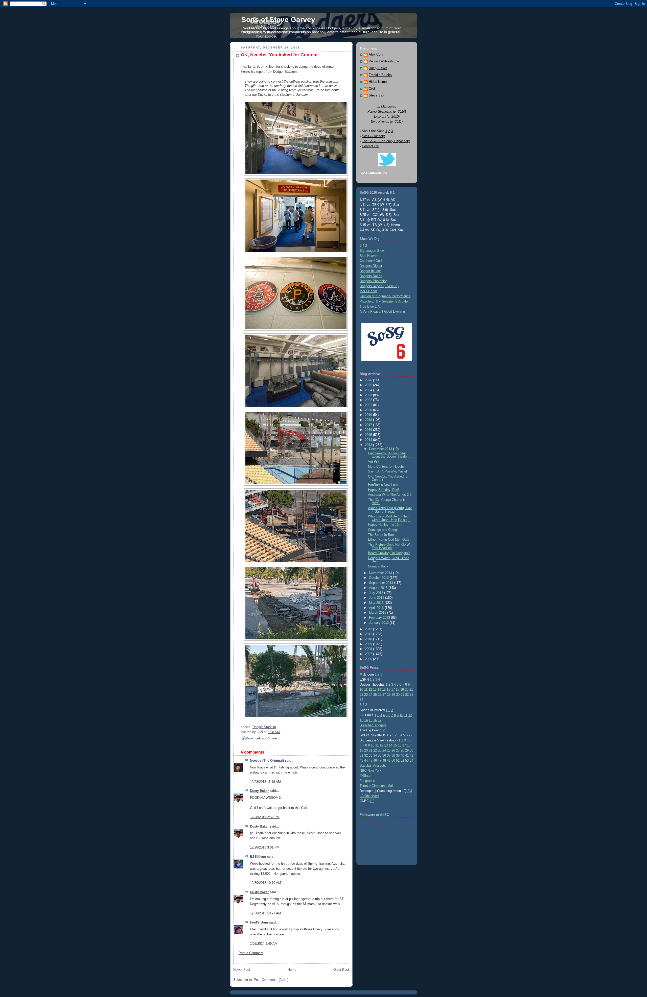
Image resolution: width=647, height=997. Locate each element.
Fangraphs (367, 781)
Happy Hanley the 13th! (385, 525)
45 (370, 760)
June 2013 (377, 598)
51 (398, 760)
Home (292, 969)
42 (411, 755)
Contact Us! (370, 146)
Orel (372, 88)
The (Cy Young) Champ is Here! (387, 501)
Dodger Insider (370, 271)
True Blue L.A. (370, 306)
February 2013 (380, 617)
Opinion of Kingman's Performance (385, 296)
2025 (369, 385)
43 (361, 760)
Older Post (341, 969)
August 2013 (378, 588)
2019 (369, 415)
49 (388, 760)
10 (361, 689)
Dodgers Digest (371, 266)
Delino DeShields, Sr (384, 61)
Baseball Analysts (373, 765)
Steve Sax (376, 95)
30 (398, 694)
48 (384, 760)
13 (375, 689)
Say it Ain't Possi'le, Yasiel (387, 471)
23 (366, 694)
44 (366, 760)
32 (407, 694)
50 (393, 760)
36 (384, 755)
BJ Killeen (258, 857)
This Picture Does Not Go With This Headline (390, 546)
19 (402, 689)
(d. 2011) (396, 121)
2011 (369, 634)
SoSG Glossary (373, 136)
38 (393, 755)
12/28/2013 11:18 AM (265, 782)
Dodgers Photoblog (373, 281)
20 (406, 689)
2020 (369, 410)
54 (411, 760)
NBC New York (370, 770)
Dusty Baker (259, 791)
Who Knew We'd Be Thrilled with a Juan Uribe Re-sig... (389, 517)
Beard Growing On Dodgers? (389, 553)
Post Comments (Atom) (271, 980)
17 (393, 689)
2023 (369, 395)
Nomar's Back (378, 566)
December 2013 (381, 449)
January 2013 (379, 623)
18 (397, 689)
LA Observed (369, 796)
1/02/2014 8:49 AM (264, 943)
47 (379, 760)
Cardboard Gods (371, 261)
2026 (369, 380)
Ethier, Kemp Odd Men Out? (388, 539)
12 (370, 689)
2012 (369, 629)
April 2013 (377, 608)
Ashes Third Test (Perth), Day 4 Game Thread (390, 509)
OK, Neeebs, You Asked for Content (279, 54)
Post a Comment (251, 953)
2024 (369, 390)
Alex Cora (376, 54)
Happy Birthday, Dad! (383, 490)
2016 (369, 430)
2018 (369, 420)
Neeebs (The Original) (267, 760)
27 (384, 694)
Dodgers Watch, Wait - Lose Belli (388, 559)
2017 (369, 425)
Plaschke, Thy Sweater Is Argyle (384, 301)
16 (388, 689)
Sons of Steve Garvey (278, 19)
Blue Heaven (369, 256)
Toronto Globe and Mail (377, 786)
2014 (369, 440)
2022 (369, 400)
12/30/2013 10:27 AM (265, 913)
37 (388, 755)
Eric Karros (380, 121)
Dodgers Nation (371, 276)
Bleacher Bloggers (373, 725)
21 (411, 689)
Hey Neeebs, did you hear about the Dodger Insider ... (390, 454)
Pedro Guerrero (379, 111)
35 (379, 755)
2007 (369, 654)
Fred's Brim (259, 922)
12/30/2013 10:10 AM (265, 883)
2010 (369, 639)
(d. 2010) (399, 111)
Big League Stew (372, 251)
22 (361, 694)
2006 (369, 659)
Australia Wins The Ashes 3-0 (389, 494)
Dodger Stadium (264, 727)
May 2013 (376, 603)
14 (379, 689)
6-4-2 (363, 245)
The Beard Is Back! (382, 535)
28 (388, 694)
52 (402, 760)
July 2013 (376, 593)
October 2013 (379, 578)
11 (365, 689)
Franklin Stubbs (380, 75)
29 (393, 694)
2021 (369, 405)
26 (379, 694)
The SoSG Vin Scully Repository (386, 141)
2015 (369, 435)
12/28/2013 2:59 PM (265, 817)
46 (375, 760)
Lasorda (380, 116)
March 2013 (378, 612)
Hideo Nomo (378, 82)
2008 (369, 649)
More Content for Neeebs (386, 466)
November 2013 (381, 573)
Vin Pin (373, 461)
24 (370, 694)
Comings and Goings (383, 530)
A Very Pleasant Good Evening (382, 311)
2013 (369, 445)
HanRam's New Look (383, 485)
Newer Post (241, 969)
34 (361, 700)
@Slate (365, 776)
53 (407, 760)
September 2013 (381, 583)
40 (402, 755)
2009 (369, 644)
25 (375, 694)
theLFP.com (368, 291)
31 (402, 694)
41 (407, 755)
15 (384, 689)
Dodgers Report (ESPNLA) (379, 286)
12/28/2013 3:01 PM (265, 847)
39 (398, 755)
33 (411, 694)
